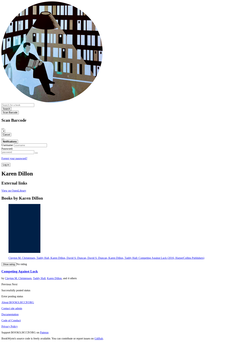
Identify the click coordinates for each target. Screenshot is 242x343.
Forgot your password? (14, 158)
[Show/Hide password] (36, 153)
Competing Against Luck (19, 271)
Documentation (10, 314)
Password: (7, 148)
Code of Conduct (11, 320)
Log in (6, 164)
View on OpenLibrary (13, 190)
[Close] (2, 128)
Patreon (44, 332)
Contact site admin (11, 308)
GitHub (98, 338)
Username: (7, 145)
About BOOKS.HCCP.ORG (17, 302)
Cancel (6, 134)
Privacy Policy (9, 326)
